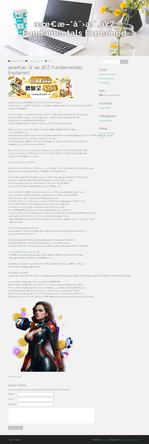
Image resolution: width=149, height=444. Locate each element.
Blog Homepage (106, 78)
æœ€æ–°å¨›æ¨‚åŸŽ (31, 252)
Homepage (104, 82)
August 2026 (104, 108)
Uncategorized (106, 120)
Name (11, 394)
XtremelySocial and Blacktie (129, 440)
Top (11, 440)
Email (11, 399)
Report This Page (15, 376)
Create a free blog (107, 74)
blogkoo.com (104, 440)
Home (50, 61)
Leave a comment (35, 61)
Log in (101, 137)
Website (12, 404)
